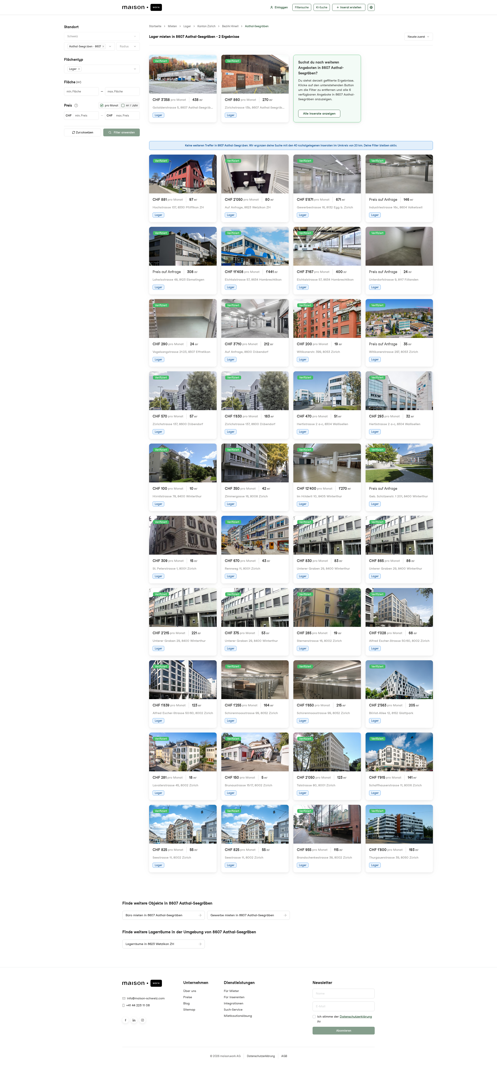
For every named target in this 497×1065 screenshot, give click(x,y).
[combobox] (102, 36)
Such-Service (233, 1009)
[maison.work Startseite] (142, 7)
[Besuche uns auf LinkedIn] (134, 1020)
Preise (187, 997)
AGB (284, 1056)
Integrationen (233, 1003)
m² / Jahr (132, 105)
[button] (86, 46)
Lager (187, 26)
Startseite (155, 26)
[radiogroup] (119, 105)
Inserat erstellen (350, 7)
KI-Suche (321, 7)
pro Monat (111, 105)
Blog (186, 1003)
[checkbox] (314, 1016)
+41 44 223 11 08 (138, 1005)
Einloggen (281, 7)
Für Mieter (231, 991)
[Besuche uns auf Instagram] (142, 1020)
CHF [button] (68, 115)
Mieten (172, 26)
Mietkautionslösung (238, 1016)
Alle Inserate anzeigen (319, 113)
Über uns (189, 991)
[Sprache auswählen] (371, 7)
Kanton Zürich (206, 26)
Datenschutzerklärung (356, 1016)
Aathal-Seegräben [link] (256, 26)
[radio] (101, 105)
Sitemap (189, 1009)
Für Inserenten (234, 997)
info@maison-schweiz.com (146, 998)
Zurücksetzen (84, 132)
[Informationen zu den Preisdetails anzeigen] (76, 105)
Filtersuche (302, 7)
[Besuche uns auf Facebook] (125, 1020)
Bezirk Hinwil (230, 26)
